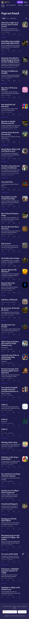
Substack (7, 615)
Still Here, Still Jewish (9, 300)
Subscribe (20, 2)
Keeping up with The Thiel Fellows (8, 520)
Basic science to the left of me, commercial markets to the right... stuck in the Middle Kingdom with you (10, 29)
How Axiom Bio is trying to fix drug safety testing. (10, 137)
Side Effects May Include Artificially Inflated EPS (10, 42)
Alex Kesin (7, 32)
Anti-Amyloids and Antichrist (8, 105)
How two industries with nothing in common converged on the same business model (10, 75)
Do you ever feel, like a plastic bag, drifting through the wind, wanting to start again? (10, 542)
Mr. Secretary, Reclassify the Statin (10, 309)
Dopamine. (4, 421)
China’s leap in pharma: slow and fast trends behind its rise (10, 343)
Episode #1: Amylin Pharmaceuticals (8, 122)
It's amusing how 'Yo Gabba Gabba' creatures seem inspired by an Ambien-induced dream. (10, 462)
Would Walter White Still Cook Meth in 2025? (10, 150)
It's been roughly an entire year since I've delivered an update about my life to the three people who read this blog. (10, 495)
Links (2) (4, 419)
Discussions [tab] (13, 18)
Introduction (4, 347)
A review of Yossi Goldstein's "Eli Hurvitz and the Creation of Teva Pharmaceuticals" (9, 218)
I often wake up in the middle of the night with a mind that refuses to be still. (10, 445)
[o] (25, 60)
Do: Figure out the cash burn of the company (10, 478)
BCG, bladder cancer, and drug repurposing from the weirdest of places (10, 92)
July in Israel (6, 244)
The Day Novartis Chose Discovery (10, 228)
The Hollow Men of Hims (10, 258)
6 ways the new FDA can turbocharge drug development (10, 357)
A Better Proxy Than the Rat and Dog (10, 133)
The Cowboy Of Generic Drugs (10, 214)
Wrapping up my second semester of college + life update (10, 537)
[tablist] (9, 18)
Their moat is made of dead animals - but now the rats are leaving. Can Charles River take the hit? (10, 329)
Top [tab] (8, 18)
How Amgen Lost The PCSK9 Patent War (9, 198)
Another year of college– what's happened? (10, 492)
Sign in (25, 2)
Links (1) (4, 429)
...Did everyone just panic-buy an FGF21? (10, 184)
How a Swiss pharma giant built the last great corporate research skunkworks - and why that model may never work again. (10, 231)
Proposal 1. (4, 361)
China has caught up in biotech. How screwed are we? (9, 25)
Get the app (22, 612)
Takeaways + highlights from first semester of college (10, 571)
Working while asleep (9, 442)
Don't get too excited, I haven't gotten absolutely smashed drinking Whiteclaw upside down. (10, 575)
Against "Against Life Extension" (9, 271)
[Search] (26, 18)
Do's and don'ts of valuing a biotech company (10, 475)
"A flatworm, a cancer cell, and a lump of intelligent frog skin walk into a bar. (10, 557)
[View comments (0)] (9, 51)
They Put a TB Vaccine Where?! (9, 89)
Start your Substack (10, 612)
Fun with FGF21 (7, 182)
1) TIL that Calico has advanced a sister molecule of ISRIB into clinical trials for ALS (10, 407)
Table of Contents (5, 393)
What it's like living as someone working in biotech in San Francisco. (9, 287)
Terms (18, 606)
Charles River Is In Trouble (8, 326)
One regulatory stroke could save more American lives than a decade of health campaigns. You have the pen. (10, 312)
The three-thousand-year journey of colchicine (10, 167)
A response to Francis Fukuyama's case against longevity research (10, 274)
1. (1, 431)
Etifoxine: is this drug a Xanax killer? (9, 458)
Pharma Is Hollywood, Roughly (9, 72)
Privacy (14, 606)
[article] (14, 28)
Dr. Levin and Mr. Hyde (9, 554)
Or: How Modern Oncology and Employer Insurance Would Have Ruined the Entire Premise (10, 154)
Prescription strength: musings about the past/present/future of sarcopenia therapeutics (10, 389)
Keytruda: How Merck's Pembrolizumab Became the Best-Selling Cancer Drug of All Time (10, 60)
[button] (2, 5)
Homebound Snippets (9, 504)
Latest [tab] (3, 18)
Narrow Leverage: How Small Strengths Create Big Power (10, 371)
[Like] (2, 397)
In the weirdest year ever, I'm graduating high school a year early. (10, 592)
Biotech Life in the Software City (8, 284)
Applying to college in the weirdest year (10, 588)
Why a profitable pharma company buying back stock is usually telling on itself (10, 46)
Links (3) (4, 405)
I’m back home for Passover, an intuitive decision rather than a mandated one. (9, 506)
